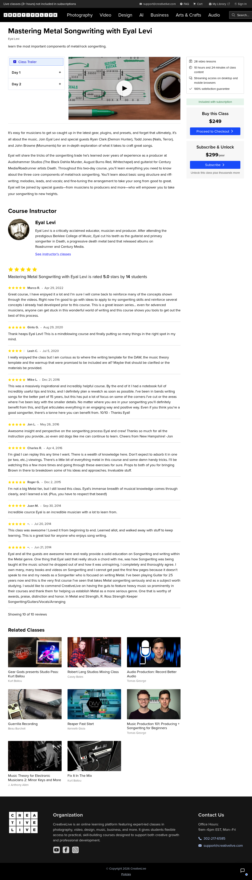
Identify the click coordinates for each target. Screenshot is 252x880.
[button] (242, 870)
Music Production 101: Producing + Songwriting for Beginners (153, 726)
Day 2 (16, 84)
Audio (214, 15)
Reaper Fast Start (81, 723)
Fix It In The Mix (80, 775)
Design (125, 15)
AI (141, 15)
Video (105, 15)
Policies (126, 874)
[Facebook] (65, 849)
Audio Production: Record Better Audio (152, 674)
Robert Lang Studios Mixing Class (93, 671)
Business (160, 15)
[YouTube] (56, 849)
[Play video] (124, 88)
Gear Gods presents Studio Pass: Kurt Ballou (33, 674)
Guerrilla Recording (23, 723)
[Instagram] (75, 849)
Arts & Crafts (188, 15)
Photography (80, 15)
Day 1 (16, 72)
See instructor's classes (53, 254)
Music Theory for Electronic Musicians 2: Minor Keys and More (34, 777)
